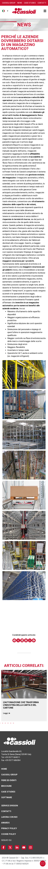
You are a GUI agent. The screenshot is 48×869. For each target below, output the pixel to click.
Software (6, 797)
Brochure (6, 786)
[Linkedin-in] (17, 847)
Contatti (42, 3)
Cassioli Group (8, 3)
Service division (9, 805)
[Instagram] (30, 847)
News (19, 3)
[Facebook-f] (3, 847)
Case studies (8, 792)
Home (4, 769)
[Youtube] (24, 847)
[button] (14, 640)
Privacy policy (9, 828)
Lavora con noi (9, 817)
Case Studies (30, 3)
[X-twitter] (10, 847)
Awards (5, 823)
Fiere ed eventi (8, 780)
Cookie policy (8, 834)
